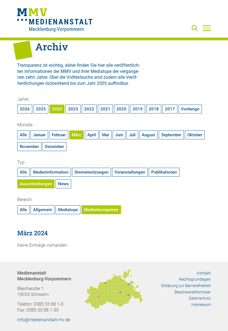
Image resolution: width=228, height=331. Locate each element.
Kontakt (204, 273)
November (29, 146)
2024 (57, 109)
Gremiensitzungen (91, 172)
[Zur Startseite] (54, 20)
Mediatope (68, 209)
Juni (119, 134)
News (63, 183)
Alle (23, 134)
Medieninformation (50, 172)
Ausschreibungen (36, 183)
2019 (138, 109)
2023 (73, 109)
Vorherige (190, 109)
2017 (170, 109)
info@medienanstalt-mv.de (43, 319)
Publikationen (164, 172)
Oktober (194, 134)
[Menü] (207, 28)
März (76, 134)
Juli (132, 134)
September (171, 134)
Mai (105, 134)
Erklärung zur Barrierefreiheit (186, 285)
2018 (154, 109)
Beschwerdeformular (193, 292)
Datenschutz (200, 298)
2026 (25, 109)
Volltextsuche (79, 77)
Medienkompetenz (101, 209)
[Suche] (196, 28)
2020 (122, 109)
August (148, 134)
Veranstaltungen (130, 172)
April (91, 134)
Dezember (54, 146)
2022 (89, 109)
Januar (39, 134)
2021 (105, 109)
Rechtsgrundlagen (195, 279)
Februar (59, 134)
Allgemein (42, 209)
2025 (41, 109)
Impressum (201, 304)
